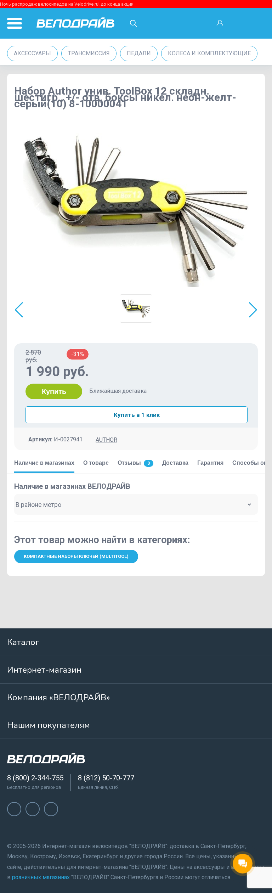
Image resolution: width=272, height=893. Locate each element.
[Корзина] (258, 23)
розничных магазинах (41, 877)
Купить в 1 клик (137, 414)
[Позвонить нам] (239, 23)
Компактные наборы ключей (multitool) (76, 556)
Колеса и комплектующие (209, 53)
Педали (139, 53)
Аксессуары (32, 53)
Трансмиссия (89, 53)
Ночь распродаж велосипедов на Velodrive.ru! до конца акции (67, 4)
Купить (54, 391)
